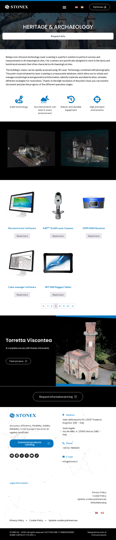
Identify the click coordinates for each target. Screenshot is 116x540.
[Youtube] (32, 456)
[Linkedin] (17, 456)
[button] (8, 148)
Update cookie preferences (91, 499)
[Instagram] (22, 456)
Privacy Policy (99, 492)
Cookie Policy (99, 495)
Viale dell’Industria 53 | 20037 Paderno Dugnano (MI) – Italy (82, 421)
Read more (22, 235)
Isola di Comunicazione (98, 533)
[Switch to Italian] (82, 7)
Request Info (58, 36)
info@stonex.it (70, 461)
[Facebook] (12, 456)
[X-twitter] (27, 456)
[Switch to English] (76, 7)
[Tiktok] (37, 456)
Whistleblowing (98, 502)
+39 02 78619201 (71, 447)
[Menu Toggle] (64, 7)
